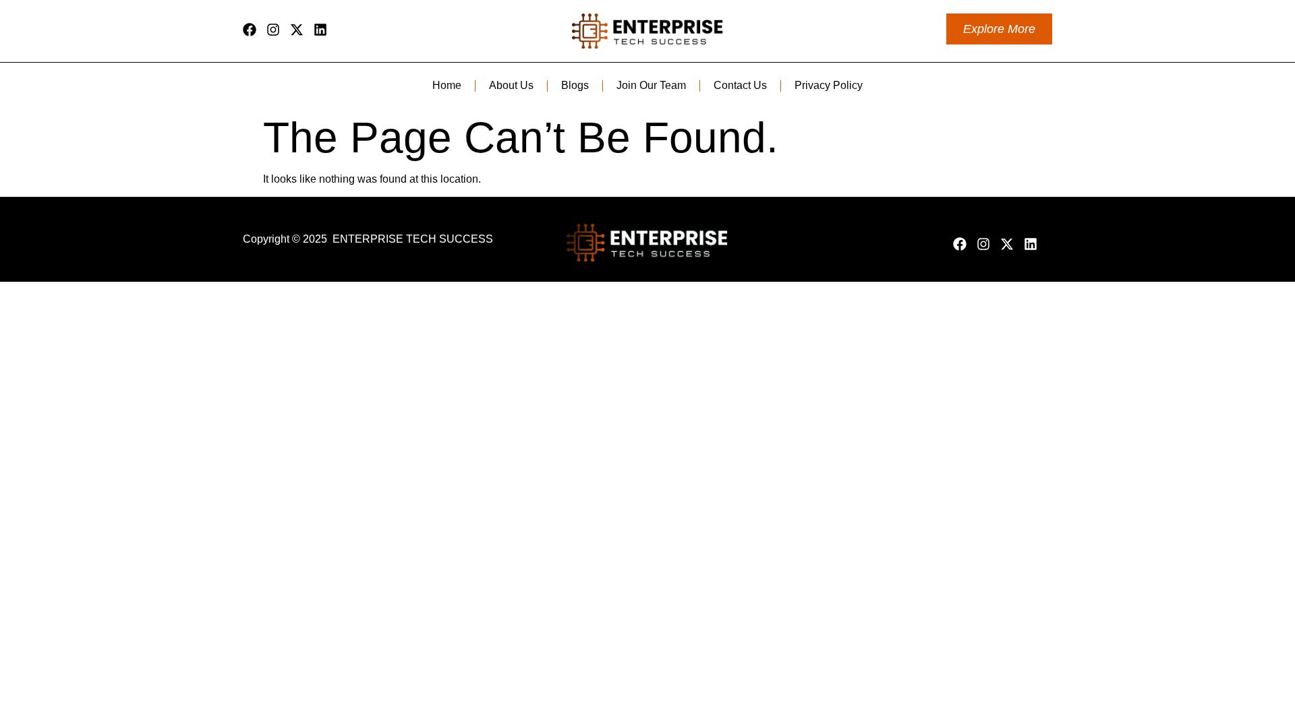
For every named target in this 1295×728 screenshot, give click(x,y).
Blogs (575, 85)
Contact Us (740, 85)
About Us (511, 85)
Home (446, 85)
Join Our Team (651, 85)
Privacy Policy (829, 85)
